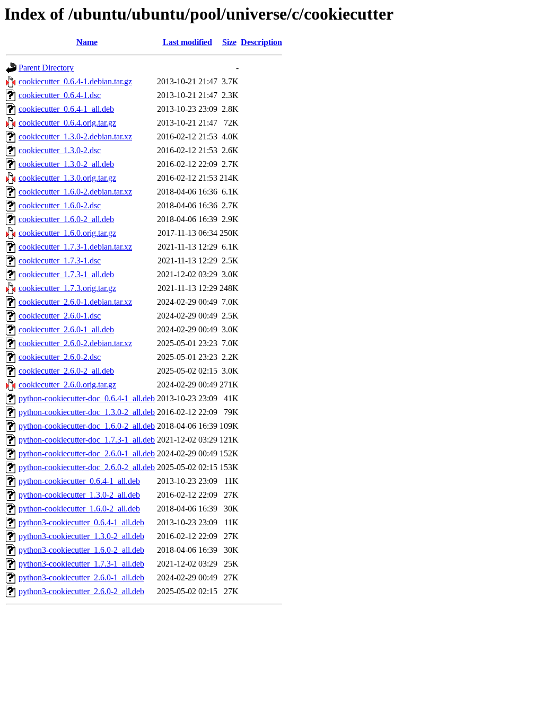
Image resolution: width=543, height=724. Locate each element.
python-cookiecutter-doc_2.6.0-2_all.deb (87, 467)
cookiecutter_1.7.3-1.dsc (60, 260)
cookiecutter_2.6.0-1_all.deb (66, 329)
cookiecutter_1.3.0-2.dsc (60, 150)
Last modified (187, 42)
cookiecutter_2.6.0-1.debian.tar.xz (75, 301)
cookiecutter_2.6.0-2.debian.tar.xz (75, 343)
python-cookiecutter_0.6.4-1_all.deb (79, 480)
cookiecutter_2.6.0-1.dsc (60, 315)
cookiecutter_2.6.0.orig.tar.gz (67, 384)
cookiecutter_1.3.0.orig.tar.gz (67, 177)
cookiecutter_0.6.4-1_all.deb (66, 108)
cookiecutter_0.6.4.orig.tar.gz (67, 122)
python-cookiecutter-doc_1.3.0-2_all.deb (87, 412)
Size (229, 42)
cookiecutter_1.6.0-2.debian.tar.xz (75, 191)
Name (87, 42)
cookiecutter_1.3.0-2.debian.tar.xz (75, 136)
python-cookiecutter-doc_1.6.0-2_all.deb (87, 425)
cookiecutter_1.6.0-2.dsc (60, 205)
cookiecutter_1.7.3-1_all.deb (66, 274)
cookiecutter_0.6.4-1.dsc (60, 95)
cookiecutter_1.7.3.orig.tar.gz (67, 288)
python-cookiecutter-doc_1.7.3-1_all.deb (87, 439)
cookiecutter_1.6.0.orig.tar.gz (67, 232)
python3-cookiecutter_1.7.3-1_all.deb (81, 563)
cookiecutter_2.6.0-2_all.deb (66, 370)
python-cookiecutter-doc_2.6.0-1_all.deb (87, 453)
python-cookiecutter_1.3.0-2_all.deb (79, 494)
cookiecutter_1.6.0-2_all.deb (66, 219)
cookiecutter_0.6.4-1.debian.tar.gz (75, 81)
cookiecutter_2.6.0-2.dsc (60, 356)
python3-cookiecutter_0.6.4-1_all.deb (81, 522)
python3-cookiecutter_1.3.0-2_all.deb (81, 536)
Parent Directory (46, 67)
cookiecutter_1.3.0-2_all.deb (66, 164)
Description (261, 42)
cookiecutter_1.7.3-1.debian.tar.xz (75, 246)
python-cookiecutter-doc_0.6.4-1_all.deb (87, 398)
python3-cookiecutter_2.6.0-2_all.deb (81, 591)
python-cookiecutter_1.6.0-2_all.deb (79, 508)
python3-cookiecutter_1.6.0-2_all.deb (81, 549)
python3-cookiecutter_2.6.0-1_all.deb (81, 577)
